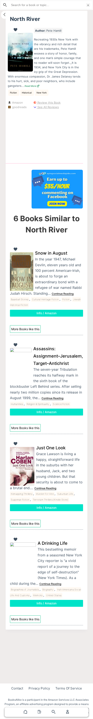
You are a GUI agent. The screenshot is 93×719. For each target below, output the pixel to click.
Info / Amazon (46, 313)
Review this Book (49, 102)
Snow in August (51, 253)
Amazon (17, 102)
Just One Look (51, 447)
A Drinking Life (52, 543)
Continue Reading (63, 293)
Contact (17, 688)
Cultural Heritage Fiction (45, 299)
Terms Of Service (68, 688)
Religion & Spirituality (38, 404)
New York (42, 92)
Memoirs (37, 595)
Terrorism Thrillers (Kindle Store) (50, 499)
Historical (27, 92)
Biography (47, 589)
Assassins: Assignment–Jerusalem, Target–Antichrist (58, 356)
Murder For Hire (45, 493)
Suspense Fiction (20, 499)
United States (53, 595)
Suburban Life (65, 493)
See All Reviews (48, 107)
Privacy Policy (39, 688)
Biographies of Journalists (25, 589)
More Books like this (25, 329)
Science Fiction (61, 404)
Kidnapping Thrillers (21, 493)
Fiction (14, 92)
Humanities (17, 404)
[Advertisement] (57, 135)
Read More (31, 86)
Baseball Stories (19, 299)
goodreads (19, 107)
